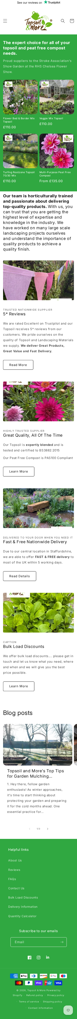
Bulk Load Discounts (23, 897)
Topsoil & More (36, 990)
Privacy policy (55, 995)
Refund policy (34, 995)
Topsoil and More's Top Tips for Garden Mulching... (35, 773)
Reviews (14, 869)
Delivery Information (23, 906)
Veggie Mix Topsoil (51, 118)
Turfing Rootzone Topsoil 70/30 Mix (19, 174)
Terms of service (29, 1001)
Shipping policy (52, 1001)
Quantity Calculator (22, 916)
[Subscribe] (62, 942)
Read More (18, 365)
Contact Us (16, 888)
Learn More (18, 471)
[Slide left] (29, 828)
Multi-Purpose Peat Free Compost (55, 174)
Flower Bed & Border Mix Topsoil (19, 120)
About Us (15, 860)
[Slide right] (47, 828)
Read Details (19, 576)
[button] (5, 20)
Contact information (40, 1008)
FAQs (12, 879)
